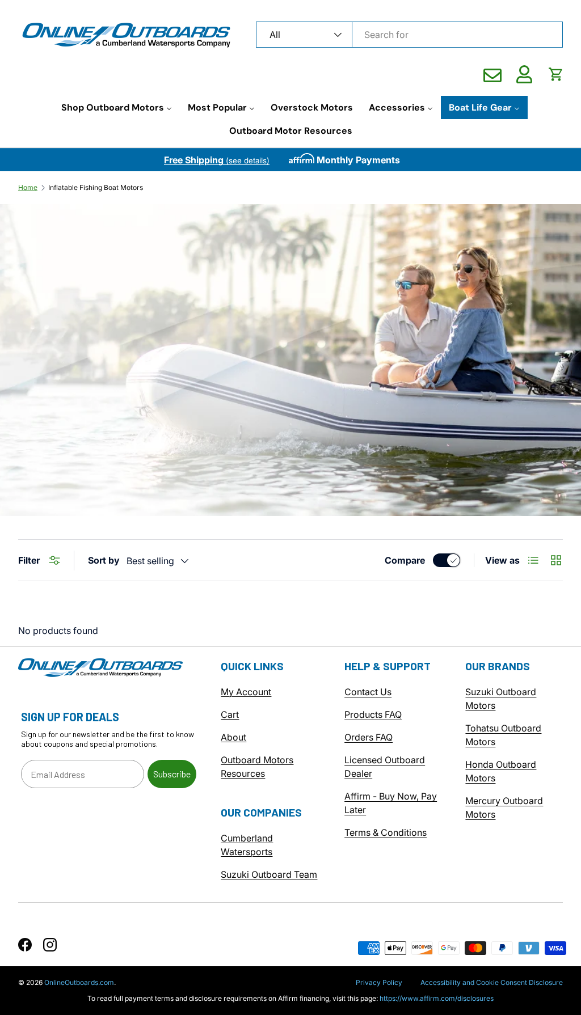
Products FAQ (373, 714)
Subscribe (172, 773)
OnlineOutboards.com (79, 982)
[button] (556, 74)
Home (27, 187)
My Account (246, 691)
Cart (230, 714)
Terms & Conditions (385, 832)
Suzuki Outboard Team (269, 874)
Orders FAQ (368, 737)
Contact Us (367, 691)
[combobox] (409, 35)
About (233, 737)
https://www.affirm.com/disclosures (437, 998)
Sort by (104, 560)
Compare (405, 560)
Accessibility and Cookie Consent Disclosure (491, 982)
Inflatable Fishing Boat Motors (95, 187)
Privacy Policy (379, 982)
